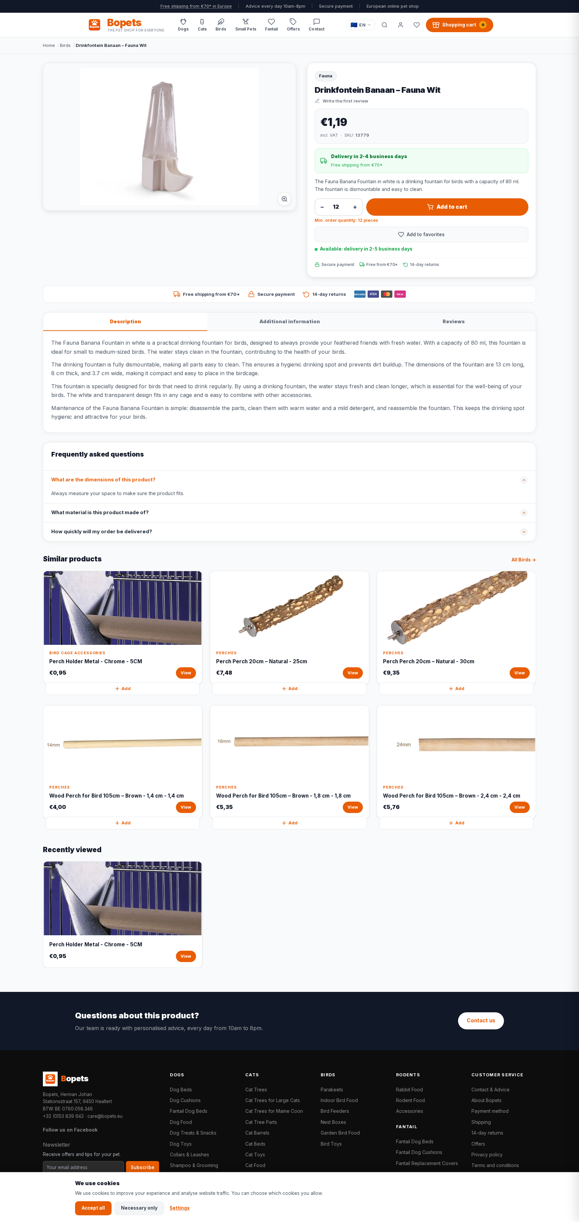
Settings (180, 1208)
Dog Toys (181, 1144)
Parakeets (332, 1089)
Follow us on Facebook (70, 1130)
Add (126, 688)
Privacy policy (487, 1154)
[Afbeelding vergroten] (284, 199)
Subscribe (142, 1167)
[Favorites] (416, 24)
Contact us (481, 1020)
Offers (478, 1144)
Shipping (481, 1122)
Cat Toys (255, 1154)
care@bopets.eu (105, 1116)
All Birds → (524, 559)
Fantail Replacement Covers (427, 1163)
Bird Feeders (335, 1111)
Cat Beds (255, 1144)
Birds (65, 45)
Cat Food (255, 1165)
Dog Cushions (185, 1100)
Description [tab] (125, 321)
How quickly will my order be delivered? (101, 532)
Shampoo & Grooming (194, 1165)
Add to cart (452, 207)
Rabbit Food (409, 1089)
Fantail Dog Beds (188, 1111)
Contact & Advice (490, 1089)
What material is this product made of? (100, 513)
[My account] (400, 24)
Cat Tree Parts (261, 1122)
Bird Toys (331, 1144)
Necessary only (139, 1208)
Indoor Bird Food (339, 1100)
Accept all (93, 1208)
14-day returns (487, 1133)
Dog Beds (181, 1089)
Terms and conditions (495, 1165)
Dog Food (181, 1122)
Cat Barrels (257, 1133)
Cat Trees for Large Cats (272, 1100)
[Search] (384, 24)
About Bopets (486, 1100)
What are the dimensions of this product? (103, 480)
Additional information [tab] (289, 321)
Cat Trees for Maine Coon (274, 1111)
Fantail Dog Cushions (419, 1152)
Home (49, 45)
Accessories (409, 1111)
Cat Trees (256, 1089)
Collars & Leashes (189, 1154)
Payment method (490, 1111)
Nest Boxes (333, 1122)
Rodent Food (410, 1100)
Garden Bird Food (340, 1133)
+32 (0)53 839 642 (63, 1116)
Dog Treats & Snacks (193, 1133)
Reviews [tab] (454, 321)
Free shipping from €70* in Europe (196, 6)
